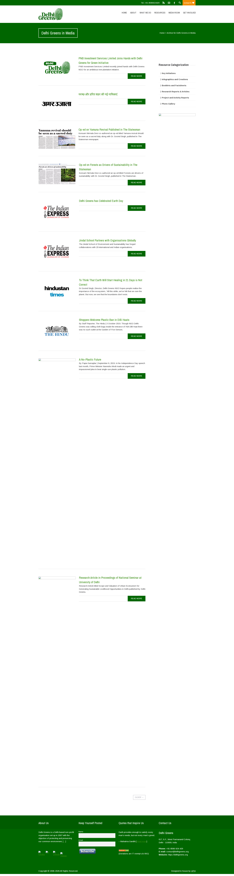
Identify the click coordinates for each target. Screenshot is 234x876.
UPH (193, 871)
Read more (141, 841)
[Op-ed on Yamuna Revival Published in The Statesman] (56, 138)
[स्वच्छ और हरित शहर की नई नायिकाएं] (56, 103)
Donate (188, 3)
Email (81, 840)
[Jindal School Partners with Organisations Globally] (57, 251)
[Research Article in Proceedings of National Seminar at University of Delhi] (57, 678)
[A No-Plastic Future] (57, 460)
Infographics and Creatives (175, 79)
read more (136, 76)
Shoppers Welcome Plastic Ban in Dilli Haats (104, 320)
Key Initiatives (169, 73)
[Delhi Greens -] (61, 14)
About (133, 12)
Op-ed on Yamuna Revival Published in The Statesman (109, 130)
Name (81, 832)
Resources (159, 12)
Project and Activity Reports (175, 98)
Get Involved (189, 12)
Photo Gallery (168, 104)
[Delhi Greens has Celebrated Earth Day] (57, 212)
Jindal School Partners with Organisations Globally (107, 240)
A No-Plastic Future (90, 359)
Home (124, 12)
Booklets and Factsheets (174, 85)
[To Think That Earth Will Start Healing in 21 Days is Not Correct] (57, 291)
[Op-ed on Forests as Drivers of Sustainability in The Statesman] (57, 174)
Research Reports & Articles (175, 92)
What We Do (145, 12)
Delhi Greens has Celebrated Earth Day (101, 201)
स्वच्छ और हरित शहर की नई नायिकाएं (98, 94)
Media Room (174, 12)
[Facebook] (174, 2)
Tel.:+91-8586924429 (150, 3)
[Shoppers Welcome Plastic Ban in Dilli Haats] (57, 331)
